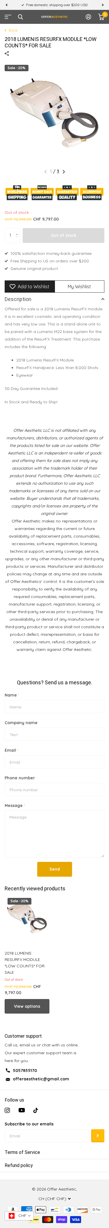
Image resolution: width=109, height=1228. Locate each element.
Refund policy (19, 1165)
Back (13, 30)
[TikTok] (35, 1110)
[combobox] (19, 1215)
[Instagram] (7, 1110)
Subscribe (97, 1135)
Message (15, 805)
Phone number (20, 778)
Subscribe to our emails (29, 1124)
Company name (21, 722)
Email (11, 750)
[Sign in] (88, 17)
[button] (6, 5)
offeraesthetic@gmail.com (41, 1079)
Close (20, 17)
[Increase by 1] (18, 230)
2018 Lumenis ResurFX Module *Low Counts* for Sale (24, 962)
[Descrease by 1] (18, 240)
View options (27, 1006)
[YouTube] (22, 1110)
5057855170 (25, 1070)
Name (12, 695)
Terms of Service (22, 1152)
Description (18, 299)
